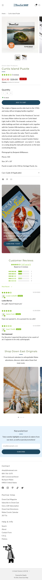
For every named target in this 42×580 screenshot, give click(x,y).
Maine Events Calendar (10, 512)
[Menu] (3, 5)
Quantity (6, 89)
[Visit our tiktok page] (17, 487)
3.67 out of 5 (26, 264)
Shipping (4, 82)
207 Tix (4, 515)
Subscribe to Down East (10, 503)
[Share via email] (11, 179)
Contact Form (7, 532)
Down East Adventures (10, 509)
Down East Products (10, 66)
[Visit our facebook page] (2, 487)
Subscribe (21, 452)
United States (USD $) (20, 571)
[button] (7, 75)
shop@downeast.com (9, 470)
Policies (4, 539)
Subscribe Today (13, 244)
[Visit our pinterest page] (12, 487)
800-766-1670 (7, 473)
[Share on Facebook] (3, 179)
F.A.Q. (4, 536)
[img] (7, 293)
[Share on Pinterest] (7, 179)
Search (4, 526)
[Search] (39, 5)
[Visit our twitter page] (22, 487)
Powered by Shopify (21, 575)
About (4, 529)
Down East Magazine (9, 499)
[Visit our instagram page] (7, 487)
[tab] (18, 417)
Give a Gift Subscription (10, 506)
